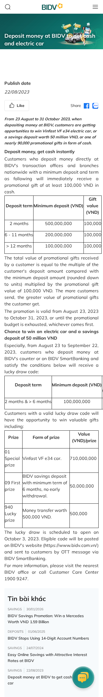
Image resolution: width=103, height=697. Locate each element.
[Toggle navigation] (95, 7)
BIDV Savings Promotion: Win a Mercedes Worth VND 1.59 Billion (46, 618)
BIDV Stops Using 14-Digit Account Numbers (48, 638)
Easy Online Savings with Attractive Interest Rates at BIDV (47, 657)
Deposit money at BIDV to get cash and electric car (51, 680)
